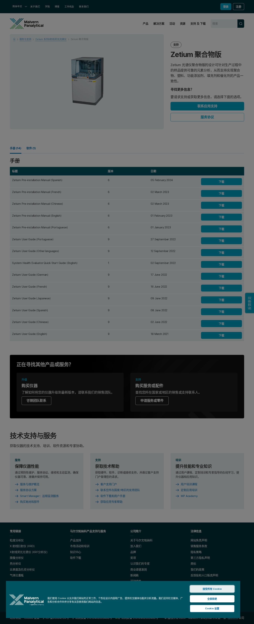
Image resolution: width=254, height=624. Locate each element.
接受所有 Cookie (212, 588)
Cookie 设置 (212, 608)
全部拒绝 (212, 598)
